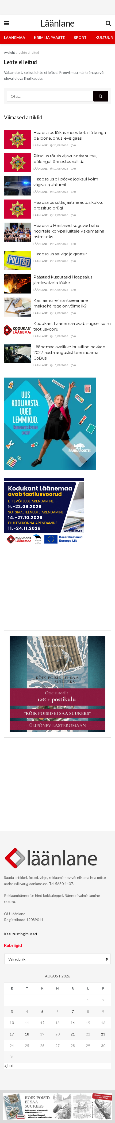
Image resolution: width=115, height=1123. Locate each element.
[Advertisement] (57, 6)
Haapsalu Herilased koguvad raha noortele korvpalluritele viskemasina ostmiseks (68, 231)
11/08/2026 (60, 336)
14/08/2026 (60, 289)
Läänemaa (14, 37)
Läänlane (57, 23)
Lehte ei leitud (29, 52)
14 (73, 1023)
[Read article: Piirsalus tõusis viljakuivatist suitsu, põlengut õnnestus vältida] (17, 162)
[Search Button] (108, 23)
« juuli (8, 1065)
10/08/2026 (60, 365)
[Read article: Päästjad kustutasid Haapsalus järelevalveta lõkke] (17, 284)
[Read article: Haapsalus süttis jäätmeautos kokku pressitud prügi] (17, 209)
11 (27, 1023)
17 (12, 1034)
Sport (80, 37)
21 (73, 1034)
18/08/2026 (60, 168)
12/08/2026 (60, 313)
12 (42, 1023)
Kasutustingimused (20, 934)
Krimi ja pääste (49, 37)
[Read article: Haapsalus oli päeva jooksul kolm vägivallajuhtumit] (17, 185)
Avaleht (9, 52)
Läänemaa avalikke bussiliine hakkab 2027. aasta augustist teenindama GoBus (69, 352)
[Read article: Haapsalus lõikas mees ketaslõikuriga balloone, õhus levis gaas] (17, 139)
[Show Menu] (6, 23)
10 (12, 1023)
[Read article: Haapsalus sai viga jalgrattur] (17, 260)
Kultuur (104, 37)
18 (27, 1034)
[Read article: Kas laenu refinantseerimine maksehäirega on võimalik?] (17, 307)
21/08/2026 (60, 145)
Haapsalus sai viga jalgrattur (60, 253)
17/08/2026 (60, 191)
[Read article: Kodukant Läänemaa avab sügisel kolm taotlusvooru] (17, 330)
